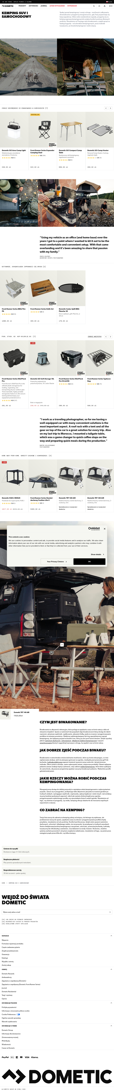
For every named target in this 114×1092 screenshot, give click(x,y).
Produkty (22, 6)
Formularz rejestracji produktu (12, 944)
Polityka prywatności (9, 1007)
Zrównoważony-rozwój (10, 1037)
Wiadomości (13, 1044)
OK (89, 561)
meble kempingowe (87, 767)
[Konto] (104, 6)
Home (3, 883)
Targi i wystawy (7, 995)
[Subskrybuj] (110, 912)
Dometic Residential (16, 991)
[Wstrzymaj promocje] (3, 1)
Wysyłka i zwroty (8, 962)
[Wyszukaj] (94, 6)
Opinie (4, 999)
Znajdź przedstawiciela (10, 951)
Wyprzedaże (72, 6)
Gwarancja (5, 954)
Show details (96, 554)
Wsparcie (5, 936)
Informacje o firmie (9, 1026)
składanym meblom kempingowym (84, 741)
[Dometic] (8, 6)
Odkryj (4, 969)
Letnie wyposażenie (57, 6)
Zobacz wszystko (95, 336)
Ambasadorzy (7, 977)
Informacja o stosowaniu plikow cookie (16, 1011)
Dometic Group (14, 1030)
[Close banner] (104, 529)
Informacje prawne (9, 1003)
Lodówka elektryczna (54, 762)
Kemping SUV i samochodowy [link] (19, 883)
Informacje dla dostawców (11, 1034)
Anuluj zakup (6, 965)
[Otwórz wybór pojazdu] (99, 6)
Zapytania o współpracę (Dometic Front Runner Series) (21, 984)
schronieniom (66, 741)
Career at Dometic (15, 1048)
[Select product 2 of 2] (62, 645)
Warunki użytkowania (9, 1022)
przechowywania (46, 743)
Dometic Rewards (8, 974)
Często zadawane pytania (11, 947)
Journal (44, 6)
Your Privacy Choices (55, 561)
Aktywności (33, 6)
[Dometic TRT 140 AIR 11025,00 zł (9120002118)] (57, 714)
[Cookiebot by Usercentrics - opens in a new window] (90, 528)
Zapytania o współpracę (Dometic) (14, 981)
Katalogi (12, 958)
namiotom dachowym (52, 741)
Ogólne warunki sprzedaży (11, 1018)
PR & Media (13, 1041)
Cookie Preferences (9, 1014)
